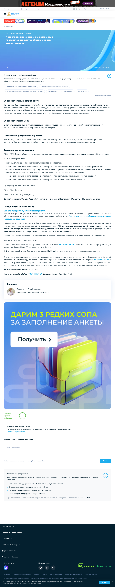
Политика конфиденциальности (73, 574)
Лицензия (36, 574)
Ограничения (7, 574)
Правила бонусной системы (17, 431)
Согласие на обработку (91, 574)
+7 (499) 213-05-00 (105, 9)
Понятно (104, 583)
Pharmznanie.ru (101, 260)
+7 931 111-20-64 (35, 274)
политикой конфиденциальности (29, 584)
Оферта (44, 574)
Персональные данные (56, 574)
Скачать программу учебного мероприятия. (25, 211)
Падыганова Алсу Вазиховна (29, 289)
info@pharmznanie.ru (90, 9)
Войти (106, 14)
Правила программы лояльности (22, 574)
